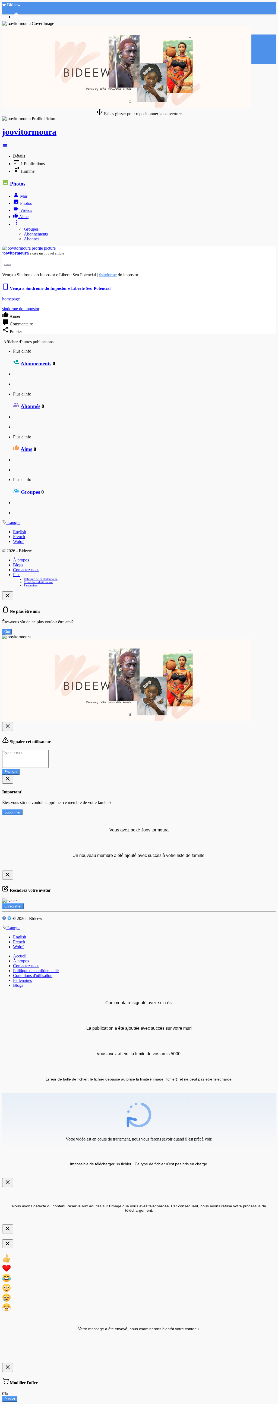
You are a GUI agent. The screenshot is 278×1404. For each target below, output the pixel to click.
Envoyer (10, 772)
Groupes (31, 229)
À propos (21, 560)
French (19, 536)
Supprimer (12, 812)
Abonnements (36, 234)
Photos (17, 184)
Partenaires (30, 585)
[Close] (7, 595)
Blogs (18, 565)
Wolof (18, 541)
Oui (7, 632)
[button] (5, 147)
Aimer (14, 316)
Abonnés (31, 239)
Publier (9, 1399)
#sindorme (108, 274)
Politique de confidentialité (41, 578)
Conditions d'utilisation (38, 582)
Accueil (19, 956)
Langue (13, 522)
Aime (26, 449)
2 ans (7, 264)
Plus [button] (16, 574)
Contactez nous (26, 569)
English (19, 531)
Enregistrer (12, 906)
